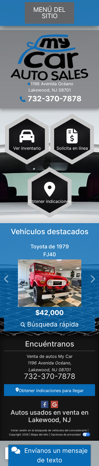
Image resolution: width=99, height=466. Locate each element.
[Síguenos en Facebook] (44, 404)
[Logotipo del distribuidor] (49, 56)
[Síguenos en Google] (54, 404)
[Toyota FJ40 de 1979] (44, 283)
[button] (6, 279)
